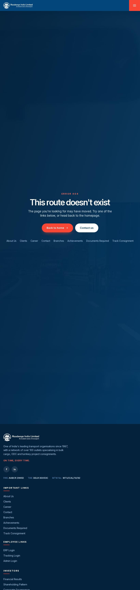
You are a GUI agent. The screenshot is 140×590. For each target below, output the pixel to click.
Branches (59, 241)
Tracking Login (11, 555)
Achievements (75, 241)
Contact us (87, 227)
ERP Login (9, 550)
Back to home (55, 227)
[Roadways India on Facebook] (6, 469)
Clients (23, 241)
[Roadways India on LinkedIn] (15, 469)
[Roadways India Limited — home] (18, 5)
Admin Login (10, 560)
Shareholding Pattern (15, 584)
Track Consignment (123, 241)
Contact (45, 241)
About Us (11, 241)
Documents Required (97, 241)
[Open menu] (134, 5)
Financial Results (12, 579)
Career (34, 241)
